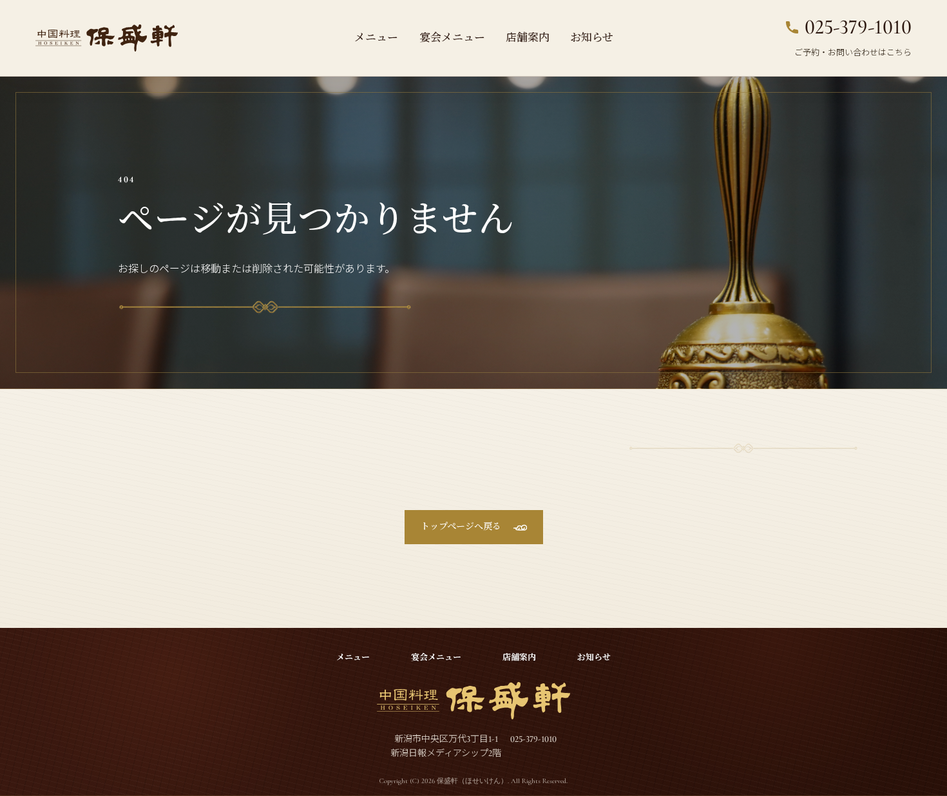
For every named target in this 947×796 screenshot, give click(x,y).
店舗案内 (528, 37)
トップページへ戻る (461, 526)
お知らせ (591, 37)
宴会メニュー (452, 37)
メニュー (376, 37)
